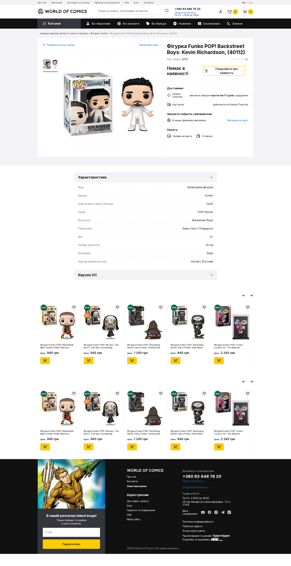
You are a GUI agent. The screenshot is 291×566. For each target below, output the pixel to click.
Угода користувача (194, 530)
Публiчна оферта (192, 526)
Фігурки (95, 33)
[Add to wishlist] (74, 307)
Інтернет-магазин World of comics (58, 33)
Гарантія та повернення (107, 2)
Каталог (83, 33)
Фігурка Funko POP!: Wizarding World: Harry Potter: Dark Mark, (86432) (187, 346)
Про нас (42, 2)
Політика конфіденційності (198, 521)
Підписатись (71, 544)
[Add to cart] (45, 360)
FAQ (127, 2)
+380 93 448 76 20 (187, 9)
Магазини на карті (237, 120)
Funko (104, 33)
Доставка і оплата (138, 501)
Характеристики (148, 44)
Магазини (57, 2)
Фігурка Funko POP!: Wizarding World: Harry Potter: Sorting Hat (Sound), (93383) (143, 346)
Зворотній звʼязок (185, 12)
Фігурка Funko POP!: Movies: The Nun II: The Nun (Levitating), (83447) (101, 346)
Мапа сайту (133, 519)
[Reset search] (167, 11)
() (246, 59)
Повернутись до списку (61, 44)
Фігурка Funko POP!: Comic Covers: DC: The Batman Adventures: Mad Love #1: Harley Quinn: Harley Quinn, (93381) (231, 346)
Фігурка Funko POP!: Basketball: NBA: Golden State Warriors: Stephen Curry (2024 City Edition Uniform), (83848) (57, 346)
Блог (136, 2)
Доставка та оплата (78, 2)
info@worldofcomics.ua (196, 487)
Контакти (149, 2)
